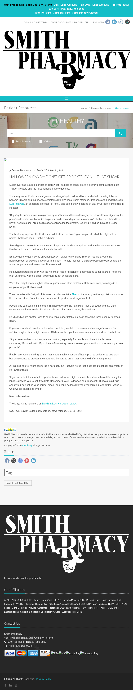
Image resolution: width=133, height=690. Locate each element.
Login (26, 22)
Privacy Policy (43, 679)
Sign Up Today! (39, 22)
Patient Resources (101, 108)
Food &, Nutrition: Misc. (18, 483)
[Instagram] (120, 21)
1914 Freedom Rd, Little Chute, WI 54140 (28, 4)
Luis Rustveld (16, 203)
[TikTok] (127, 21)
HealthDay (27, 445)
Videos (48, 141)
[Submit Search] (120, 133)
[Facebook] (107, 21)
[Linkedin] (114, 21)
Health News (23, 141)
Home (84, 108)
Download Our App (61, 22)
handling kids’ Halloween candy (59, 403)
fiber (74, 294)
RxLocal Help (81, 22)
